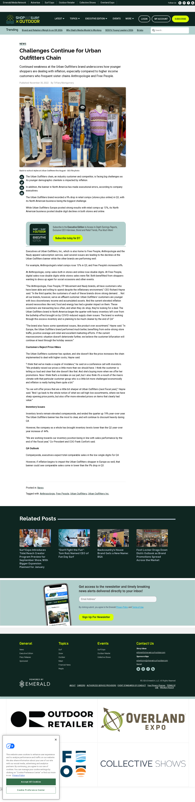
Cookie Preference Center (31, 790)
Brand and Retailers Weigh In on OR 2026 (42, 30)
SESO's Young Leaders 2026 (119, 30)
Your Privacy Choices (156, 685)
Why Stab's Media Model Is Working (83, 30)
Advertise (35, 3)
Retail (60, 661)
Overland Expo (107, 3)
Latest (58, 19)
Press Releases (25, 657)
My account (161, 19)
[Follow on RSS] (192, 2)
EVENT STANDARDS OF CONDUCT (132, 685)
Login (144, 19)
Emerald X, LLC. (153, 681)
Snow (60, 654)
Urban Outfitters (78, 493)
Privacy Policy (18, 775)
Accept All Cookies (31, 782)
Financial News (64, 665)
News (23, 43)
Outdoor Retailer (67, 3)
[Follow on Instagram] (184, 2)
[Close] (55, 739)
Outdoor (61, 657)
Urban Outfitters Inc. (98, 493)
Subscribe (180, 19)
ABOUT (72, 685)
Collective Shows (88, 3)
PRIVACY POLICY (167, 688)
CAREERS (81, 685)
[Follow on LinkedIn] (179, 2)
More (128, 19)
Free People (62, 493)
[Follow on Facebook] (188, 2)
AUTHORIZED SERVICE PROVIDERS (101, 685)
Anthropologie (47, 493)
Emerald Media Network (14, 3)
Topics (73, 19)
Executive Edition (95, 19)
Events (117, 19)
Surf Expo (49, 3)
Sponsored (24, 661)
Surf (60, 650)
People (61, 669)
